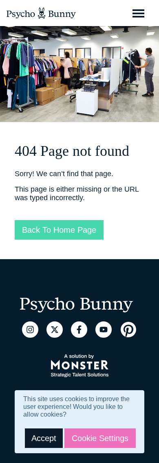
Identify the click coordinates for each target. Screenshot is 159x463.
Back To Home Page (59, 229)
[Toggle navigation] (138, 13)
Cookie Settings (100, 438)
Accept (43, 438)
